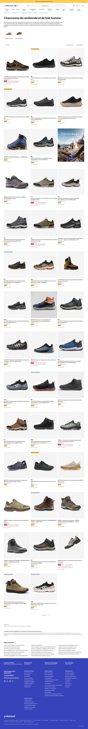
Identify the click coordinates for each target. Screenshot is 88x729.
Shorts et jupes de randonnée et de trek (12, 653)
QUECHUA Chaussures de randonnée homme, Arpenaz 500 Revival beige (44, 199)
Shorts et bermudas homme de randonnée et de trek (42, 650)
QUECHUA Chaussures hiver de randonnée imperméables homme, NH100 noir (41, 442)
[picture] (17, 61)
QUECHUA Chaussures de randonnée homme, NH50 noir (43, 78)
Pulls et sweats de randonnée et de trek (66, 650)
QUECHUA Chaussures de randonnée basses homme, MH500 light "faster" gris (44, 604)
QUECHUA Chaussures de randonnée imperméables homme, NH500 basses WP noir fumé (70, 117)
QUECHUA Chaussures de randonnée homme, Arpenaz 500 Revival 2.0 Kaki (44, 240)
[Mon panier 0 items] (82, 5)
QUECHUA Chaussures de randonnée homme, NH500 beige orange (70, 481)
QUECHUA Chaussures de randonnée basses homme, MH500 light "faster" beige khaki (44, 281)
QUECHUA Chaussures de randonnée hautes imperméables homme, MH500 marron (14, 442)
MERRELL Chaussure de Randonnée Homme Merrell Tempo (16, 521)
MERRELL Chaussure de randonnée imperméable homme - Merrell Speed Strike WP (69, 441)
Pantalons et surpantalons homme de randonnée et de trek (16, 655)
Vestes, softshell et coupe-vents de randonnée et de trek (43, 646)
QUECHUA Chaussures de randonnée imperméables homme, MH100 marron (43, 562)
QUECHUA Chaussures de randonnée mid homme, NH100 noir (70, 400)
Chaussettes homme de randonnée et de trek (68, 645)
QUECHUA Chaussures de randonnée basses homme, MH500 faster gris (17, 402)
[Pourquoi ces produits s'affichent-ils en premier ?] (66, 45)
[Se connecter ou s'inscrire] (79, 5)
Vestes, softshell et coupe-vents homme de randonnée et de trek (18, 650)
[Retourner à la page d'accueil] (11, 5)
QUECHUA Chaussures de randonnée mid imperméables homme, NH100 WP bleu (41, 320)
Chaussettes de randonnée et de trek (12, 646)
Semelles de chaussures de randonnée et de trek (68, 653)
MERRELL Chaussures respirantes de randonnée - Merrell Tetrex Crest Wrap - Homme (15, 481)
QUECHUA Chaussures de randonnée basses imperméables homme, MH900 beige (68, 199)
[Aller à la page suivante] (48, 615)
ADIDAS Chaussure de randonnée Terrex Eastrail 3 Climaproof (70, 561)
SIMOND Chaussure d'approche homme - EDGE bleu (43, 360)
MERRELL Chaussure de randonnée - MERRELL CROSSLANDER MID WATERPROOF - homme (69, 521)
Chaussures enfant (19, 38)
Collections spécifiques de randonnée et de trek (41, 652)
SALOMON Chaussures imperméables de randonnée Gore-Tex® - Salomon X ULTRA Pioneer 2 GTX (70, 239)
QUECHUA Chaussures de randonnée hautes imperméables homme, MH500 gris (14, 240)
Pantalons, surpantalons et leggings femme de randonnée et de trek (45, 648)
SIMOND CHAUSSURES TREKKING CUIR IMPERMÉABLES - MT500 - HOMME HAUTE (44, 521)
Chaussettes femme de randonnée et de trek (40, 655)
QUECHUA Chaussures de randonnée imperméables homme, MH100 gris (70, 321)
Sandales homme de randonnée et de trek (67, 646)
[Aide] (77, 5)
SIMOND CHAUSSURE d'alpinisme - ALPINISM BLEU (16, 157)
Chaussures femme (9, 38)
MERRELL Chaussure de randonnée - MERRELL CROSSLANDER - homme (15, 197)
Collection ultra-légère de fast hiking (12, 648)
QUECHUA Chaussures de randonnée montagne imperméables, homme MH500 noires (42, 402)
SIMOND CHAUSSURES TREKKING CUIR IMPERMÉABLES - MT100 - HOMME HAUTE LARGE (17, 561)
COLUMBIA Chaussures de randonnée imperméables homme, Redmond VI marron (16, 77)
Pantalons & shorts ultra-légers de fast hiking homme (69, 652)
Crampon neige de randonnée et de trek (67, 648)
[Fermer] (83, 1)
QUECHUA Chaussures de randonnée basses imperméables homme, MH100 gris (41, 159)
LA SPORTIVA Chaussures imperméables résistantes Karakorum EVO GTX (70, 280)
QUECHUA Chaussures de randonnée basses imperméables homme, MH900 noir (14, 281)
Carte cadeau (79, 10)
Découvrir (71, 158)
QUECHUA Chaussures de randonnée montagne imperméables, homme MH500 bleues (69, 362)
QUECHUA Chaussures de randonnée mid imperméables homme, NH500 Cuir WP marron (15, 602)
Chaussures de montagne (36, 645)
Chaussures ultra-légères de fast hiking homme (14, 645)
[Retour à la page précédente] (39, 615)
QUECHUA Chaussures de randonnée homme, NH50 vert (43, 482)
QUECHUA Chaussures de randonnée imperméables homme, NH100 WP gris (43, 118)
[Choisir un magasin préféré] (74, 5)
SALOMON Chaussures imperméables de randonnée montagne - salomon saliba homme (16, 360)
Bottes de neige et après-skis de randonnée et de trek (42, 653)
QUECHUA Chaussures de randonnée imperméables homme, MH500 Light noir (16, 321)
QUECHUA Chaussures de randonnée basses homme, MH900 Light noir (70, 78)
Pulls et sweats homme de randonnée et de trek (14, 652)
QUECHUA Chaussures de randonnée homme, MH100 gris (16, 117)
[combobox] (80, 45)
